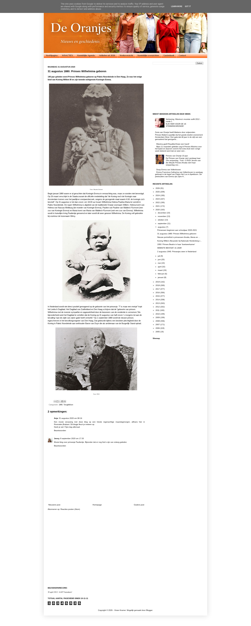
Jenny (56, 438)
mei (159, 263)
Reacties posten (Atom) (70, 509)
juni (159, 259)
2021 (158, 206)
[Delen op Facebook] (62, 401)
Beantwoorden (60, 430)
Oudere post (139, 505)
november (162, 216)
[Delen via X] (60, 401)
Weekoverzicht (126, 55)
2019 (158, 282)
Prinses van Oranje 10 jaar (177, 156)
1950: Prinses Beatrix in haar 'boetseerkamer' (176, 244)
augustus (162, 227)
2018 (158, 285)
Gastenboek (168, 55)
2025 (158, 192)
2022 (158, 202)
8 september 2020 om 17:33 (72, 438)
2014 (158, 300)
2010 (158, 314)
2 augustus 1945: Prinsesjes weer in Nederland (176, 251)
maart (160, 270)
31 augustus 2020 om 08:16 (70, 418)
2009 (158, 317)
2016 (158, 292)
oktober (161, 220)
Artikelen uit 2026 (107, 55)
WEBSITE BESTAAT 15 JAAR (169, 248)
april (160, 267)
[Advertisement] (96, 494)
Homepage (97, 505)
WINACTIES (67, 55)
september (162, 223)
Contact (182, 55)
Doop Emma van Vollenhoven (168, 170)
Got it (188, 6)
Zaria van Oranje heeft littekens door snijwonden (175, 132)
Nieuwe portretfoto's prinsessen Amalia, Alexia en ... (178, 237)
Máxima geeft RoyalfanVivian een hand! (172, 144)
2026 (158, 188)
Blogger (149, 610)
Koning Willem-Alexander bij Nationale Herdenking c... (179, 241)
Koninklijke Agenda (86, 55)
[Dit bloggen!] (57, 401)
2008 (158, 321)
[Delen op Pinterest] (65, 401)
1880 (60, 405)
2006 (158, 328)
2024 (158, 195)
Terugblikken (68, 405)
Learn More (176, 6)
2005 (158, 332)
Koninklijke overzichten (148, 55)
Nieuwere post (54, 505)
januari (161, 277)
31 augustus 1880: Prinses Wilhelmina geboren (176, 234)
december (162, 213)
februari (161, 274)
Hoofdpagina (52, 55)
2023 (158, 199)
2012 (158, 307)
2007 (158, 324)
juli (159, 256)
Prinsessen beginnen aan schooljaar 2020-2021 (177, 230)
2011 (158, 310)
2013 (158, 303)
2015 (158, 296)
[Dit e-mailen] (55, 401)
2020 (158, 210)
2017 (158, 289)
